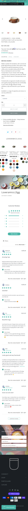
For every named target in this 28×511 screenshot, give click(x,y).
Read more (22, 366)
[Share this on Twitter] (8, 132)
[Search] (22, 3)
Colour (3, 95)
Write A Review (14, 234)
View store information (8, 125)
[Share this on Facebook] (11, 132)
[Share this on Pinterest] (15, 132)
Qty (2, 102)
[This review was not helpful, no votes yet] (24, 278)
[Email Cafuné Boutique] (10, 490)
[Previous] (2, 19)
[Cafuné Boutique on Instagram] (15, 490)
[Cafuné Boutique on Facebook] (12, 490)
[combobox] (20, 244)
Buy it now (14, 113)
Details (10, 56)
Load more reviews (14, 418)
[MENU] (1, 3)
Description (4, 56)
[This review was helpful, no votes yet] (21, 278)
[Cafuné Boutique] (14, 3)
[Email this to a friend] (19, 132)
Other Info (16, 56)
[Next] (25, 19)
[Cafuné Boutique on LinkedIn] (18, 490)
